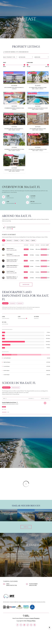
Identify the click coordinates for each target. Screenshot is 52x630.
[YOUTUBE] (24, 625)
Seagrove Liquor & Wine (12, 259)
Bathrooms (22, 57)
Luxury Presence (34, 618)
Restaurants (10, 240)
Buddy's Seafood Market (12, 265)
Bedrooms (37, 57)
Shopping (16, 240)
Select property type (9, 57)
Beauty (28, 240)
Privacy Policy (31, 620)
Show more (26, 284)
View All (26, 526)
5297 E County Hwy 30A (11, 261)
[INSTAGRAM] (21, 625)
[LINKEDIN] (31, 625)
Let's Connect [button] (26, 564)
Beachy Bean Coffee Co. (11, 276)
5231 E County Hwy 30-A (12, 267)
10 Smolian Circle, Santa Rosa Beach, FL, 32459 (10, 403)
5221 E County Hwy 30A (11, 272)
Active (22, 240)
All (4, 240)
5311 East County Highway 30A (13, 255)
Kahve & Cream (10, 248)
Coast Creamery (10, 271)
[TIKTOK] (27, 625)
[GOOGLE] (34, 625)
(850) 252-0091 (33, 585)
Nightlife (34, 240)
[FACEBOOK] (17, 625)
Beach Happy (9, 254)
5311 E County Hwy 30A (11, 250)
